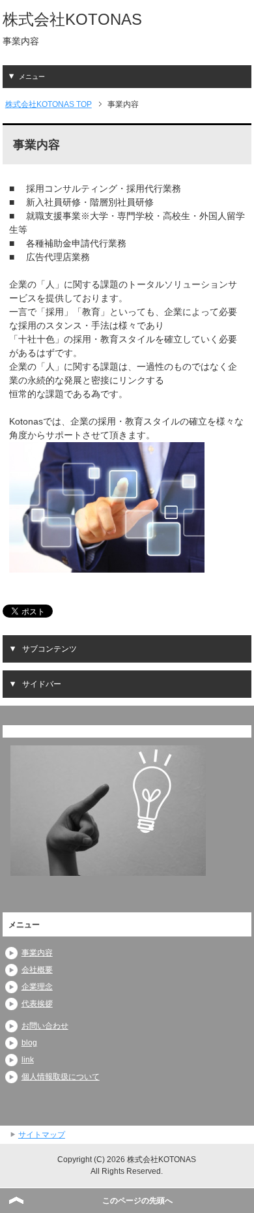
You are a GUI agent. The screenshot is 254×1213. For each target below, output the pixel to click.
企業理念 (37, 986)
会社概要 (37, 969)
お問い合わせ (44, 1025)
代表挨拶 (37, 1003)
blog (29, 1042)
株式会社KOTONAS (72, 19)
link (27, 1059)
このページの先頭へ (137, 1200)
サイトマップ (41, 1134)
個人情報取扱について (60, 1076)
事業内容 (37, 952)
